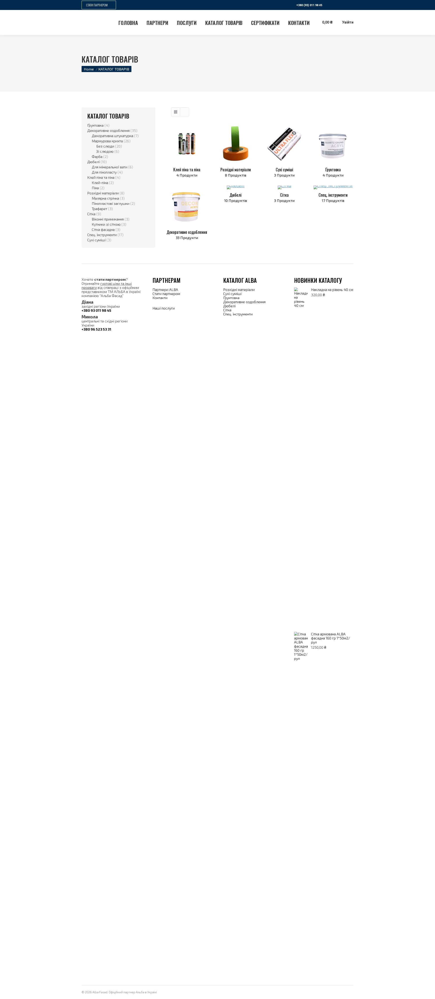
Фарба (97, 157)
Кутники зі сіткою (106, 224)
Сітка (284, 197)
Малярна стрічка (105, 198)
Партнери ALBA (165, 289)
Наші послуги (163, 308)
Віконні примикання (108, 219)
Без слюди (105, 146)
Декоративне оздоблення (187, 234)
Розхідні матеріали (235, 172)
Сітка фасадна (103, 229)
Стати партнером (166, 293)
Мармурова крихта (107, 141)
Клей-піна (100, 183)
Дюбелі (235, 197)
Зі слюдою (105, 151)
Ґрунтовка (333, 172)
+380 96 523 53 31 (96, 329)
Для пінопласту (104, 172)
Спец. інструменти (333, 197)
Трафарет (99, 209)
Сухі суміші (284, 172)
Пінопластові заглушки (110, 203)
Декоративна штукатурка (112, 136)
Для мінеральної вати (109, 167)
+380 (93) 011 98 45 (309, 5)
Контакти (159, 297)
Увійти (347, 22)
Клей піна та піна (186, 172)
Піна (95, 188)
